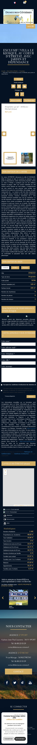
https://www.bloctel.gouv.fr (27, 441)
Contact (18, 671)
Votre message (6, 366)
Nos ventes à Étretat (12, 71)
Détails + (15, 268)
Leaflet (15, 505)
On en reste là (18, 715)
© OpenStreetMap (29, 505)
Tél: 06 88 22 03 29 (18, 643)
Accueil (3, 71)
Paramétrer (9, 739)
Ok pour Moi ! (20, 739)
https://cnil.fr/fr (31, 428)
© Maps (21, 505)
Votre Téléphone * (8, 354)
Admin (29, 728)
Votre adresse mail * (8, 347)
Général (5, 268)
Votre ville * (5, 360)
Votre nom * (5, 341)
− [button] (5, 473)
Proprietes (22, 71)
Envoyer (31, 396)
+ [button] (5, 471)
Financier (25, 268)
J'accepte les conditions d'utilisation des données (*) (19, 384)
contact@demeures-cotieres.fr (18, 647)
